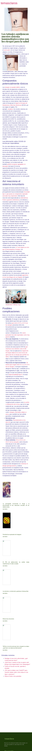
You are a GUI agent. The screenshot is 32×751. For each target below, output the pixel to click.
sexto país (7, 50)
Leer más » (5, 509)
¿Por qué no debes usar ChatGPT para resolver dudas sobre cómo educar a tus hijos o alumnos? (16, 672)
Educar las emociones (8, 618)
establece (10, 109)
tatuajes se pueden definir (12, 87)
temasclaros (9, 3)
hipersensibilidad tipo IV (15, 374)
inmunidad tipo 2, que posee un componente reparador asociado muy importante (16, 194)
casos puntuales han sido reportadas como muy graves (18, 335)
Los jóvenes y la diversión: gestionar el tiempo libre (15, 591)
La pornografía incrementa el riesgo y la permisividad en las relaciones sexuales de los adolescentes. (16, 505)
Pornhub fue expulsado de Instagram (12, 534)
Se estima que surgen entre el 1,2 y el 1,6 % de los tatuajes (17, 364)
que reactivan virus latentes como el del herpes (17, 349)
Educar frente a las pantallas (13, 676)
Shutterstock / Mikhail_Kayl (13, 304)
